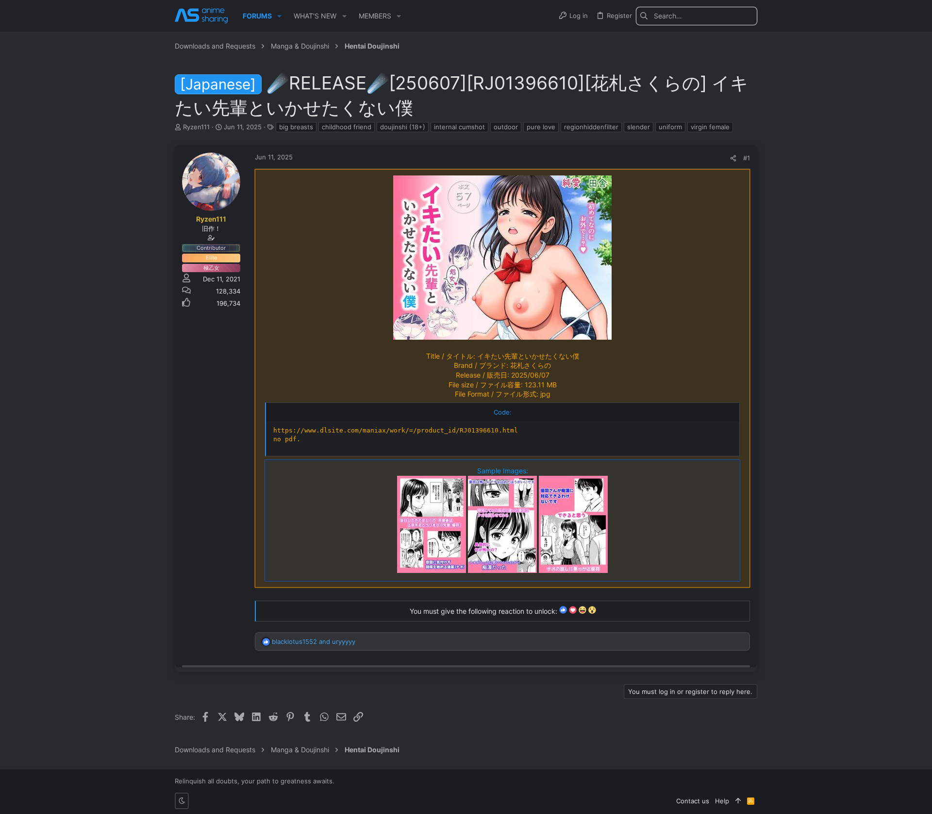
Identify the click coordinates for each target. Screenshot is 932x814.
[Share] (733, 158)
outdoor (506, 127)
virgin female (710, 127)
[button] (279, 16)
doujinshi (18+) (402, 127)
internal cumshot (459, 127)
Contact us (692, 801)
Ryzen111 (196, 127)
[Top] (738, 801)
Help (722, 801)
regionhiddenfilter (591, 127)
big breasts (296, 127)
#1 (746, 158)
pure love (541, 127)
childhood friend (346, 127)
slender (638, 127)
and (313, 641)
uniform (670, 127)
